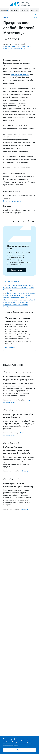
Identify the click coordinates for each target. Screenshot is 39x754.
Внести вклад (16, 270)
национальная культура (20, 288)
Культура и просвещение (11, 49)
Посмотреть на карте (12, 201)
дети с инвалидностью (15, 285)
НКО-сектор (24, 471)
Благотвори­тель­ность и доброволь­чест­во (17, 46)
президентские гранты (20, 290)
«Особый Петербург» (20, 74)
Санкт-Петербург (13, 281)
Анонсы (6, 18)
